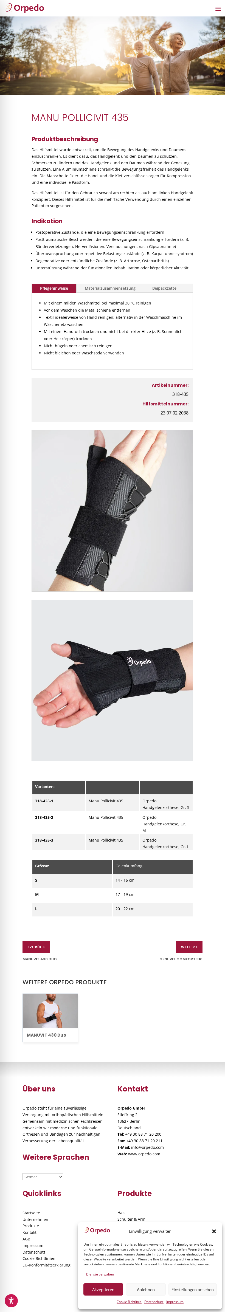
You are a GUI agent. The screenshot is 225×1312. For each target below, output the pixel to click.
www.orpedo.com (144, 1153)
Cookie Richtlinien (38, 1258)
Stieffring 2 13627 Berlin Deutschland (129, 1121)
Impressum (175, 1301)
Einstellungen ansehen (192, 1289)
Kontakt (29, 1232)
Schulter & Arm (131, 1219)
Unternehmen (35, 1219)
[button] (214, 1231)
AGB (26, 1239)
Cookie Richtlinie (129, 1301)
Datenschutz (154, 1301)
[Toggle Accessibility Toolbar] (11, 1301)
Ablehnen (146, 1289)
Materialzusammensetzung (110, 288)
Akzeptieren (103, 1289)
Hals (121, 1212)
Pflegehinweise (54, 288)
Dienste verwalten (100, 1274)
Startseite (31, 1212)
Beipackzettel (165, 288)
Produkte (30, 1225)
